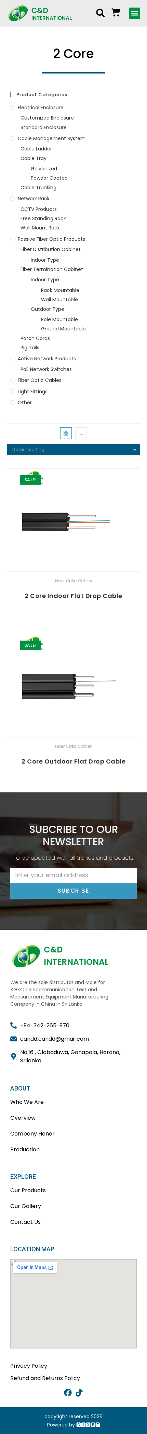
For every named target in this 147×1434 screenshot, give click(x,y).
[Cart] (115, 12)
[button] (100, 13)
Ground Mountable (63, 328)
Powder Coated (49, 177)
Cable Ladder (36, 148)
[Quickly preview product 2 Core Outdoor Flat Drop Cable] (137, 646)
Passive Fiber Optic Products (51, 239)
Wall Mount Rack (40, 227)
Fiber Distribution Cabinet (51, 249)
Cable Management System (51, 138)
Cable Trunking (38, 187)
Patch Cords (35, 338)
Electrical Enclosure (41, 107)
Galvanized (44, 168)
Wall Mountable (59, 299)
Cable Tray (33, 158)
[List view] (81, 433)
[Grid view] (66, 433)
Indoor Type (45, 260)
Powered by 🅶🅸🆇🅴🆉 (73, 1424)
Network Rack (34, 198)
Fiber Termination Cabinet (52, 269)
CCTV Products (39, 209)
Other (25, 402)
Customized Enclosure (47, 117)
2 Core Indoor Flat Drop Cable (73, 595)
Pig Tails (30, 347)
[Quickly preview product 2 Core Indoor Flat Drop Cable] (137, 480)
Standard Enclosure (44, 127)
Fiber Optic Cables (40, 380)
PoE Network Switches (46, 369)
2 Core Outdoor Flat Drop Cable (73, 761)
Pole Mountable (59, 319)
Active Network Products (47, 358)
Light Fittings (33, 391)
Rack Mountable (60, 290)
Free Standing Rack (43, 218)
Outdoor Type (47, 309)
